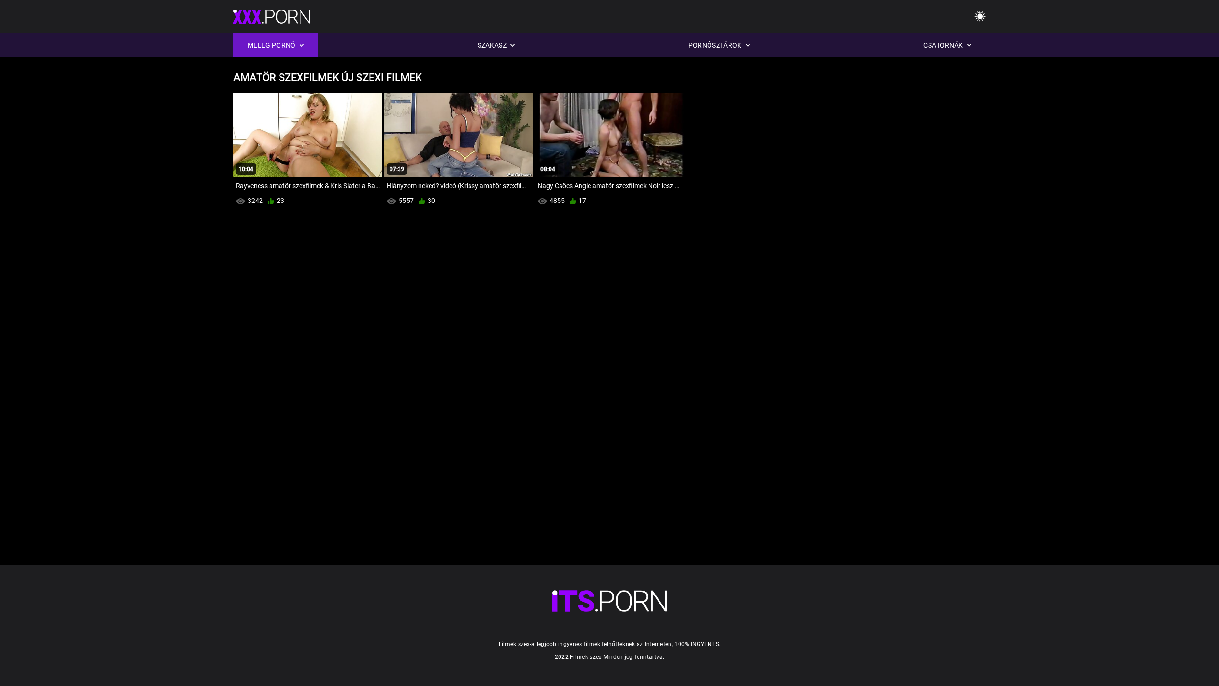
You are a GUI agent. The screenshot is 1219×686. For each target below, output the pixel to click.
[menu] (980, 17)
